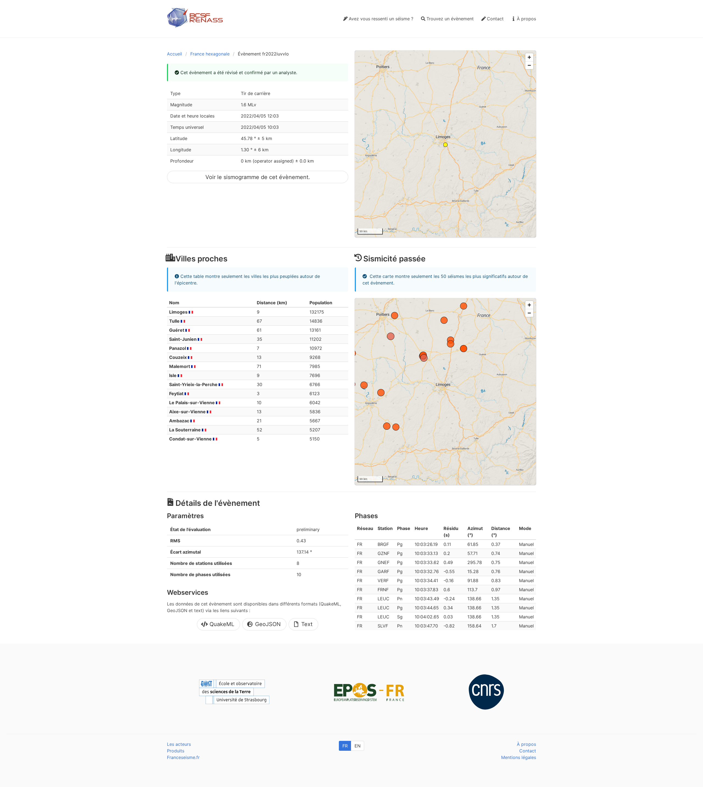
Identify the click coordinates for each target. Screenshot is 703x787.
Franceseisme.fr (183, 757)
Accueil (174, 54)
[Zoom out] (529, 65)
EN (358, 746)
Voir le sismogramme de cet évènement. (257, 177)
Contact (527, 750)
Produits (175, 750)
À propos (526, 744)
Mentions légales (518, 757)
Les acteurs (179, 744)
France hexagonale (210, 54)
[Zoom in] (529, 57)
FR (345, 746)
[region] (445, 144)
